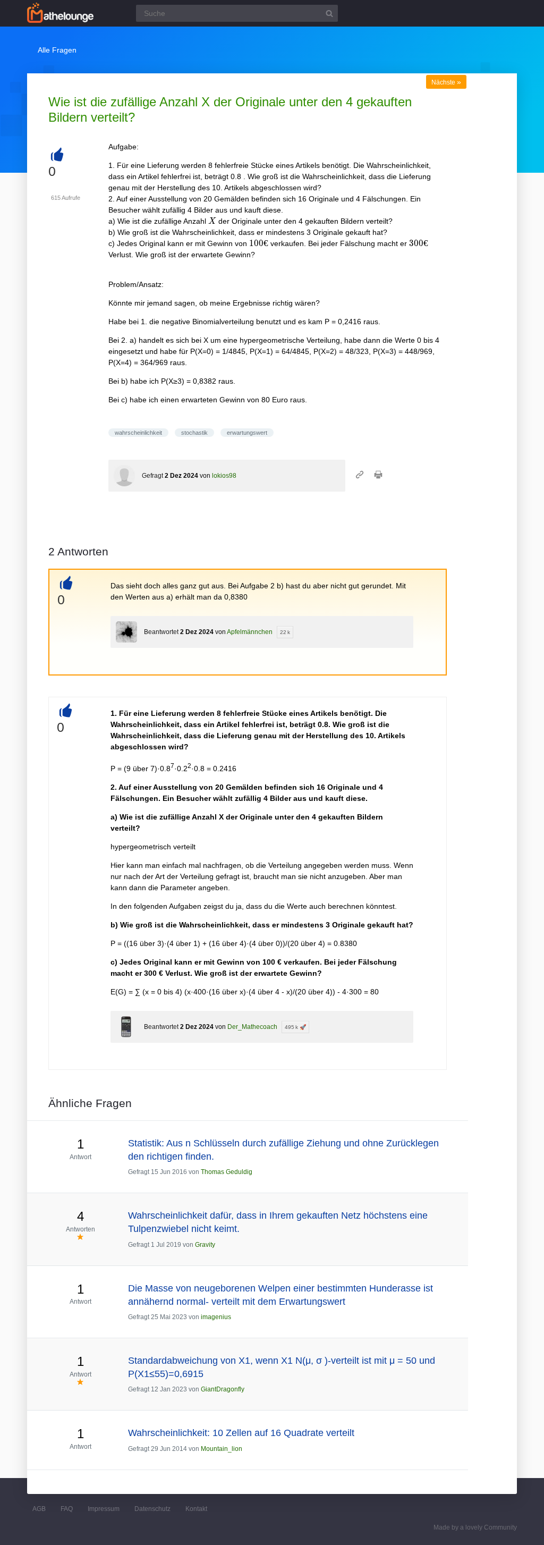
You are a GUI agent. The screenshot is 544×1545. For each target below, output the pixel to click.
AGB (39, 1509)
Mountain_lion (221, 1449)
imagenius (216, 1317)
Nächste (446, 82)
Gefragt (152, 475)
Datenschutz (152, 1509)
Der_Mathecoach (252, 1027)
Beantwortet (161, 632)
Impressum (104, 1509)
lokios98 (224, 475)
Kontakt (196, 1509)
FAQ (67, 1509)
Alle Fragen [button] (57, 50)
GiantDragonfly (222, 1389)
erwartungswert (247, 432)
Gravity (205, 1244)
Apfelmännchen (250, 632)
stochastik (194, 432)
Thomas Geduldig (226, 1172)
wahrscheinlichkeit (138, 432)
